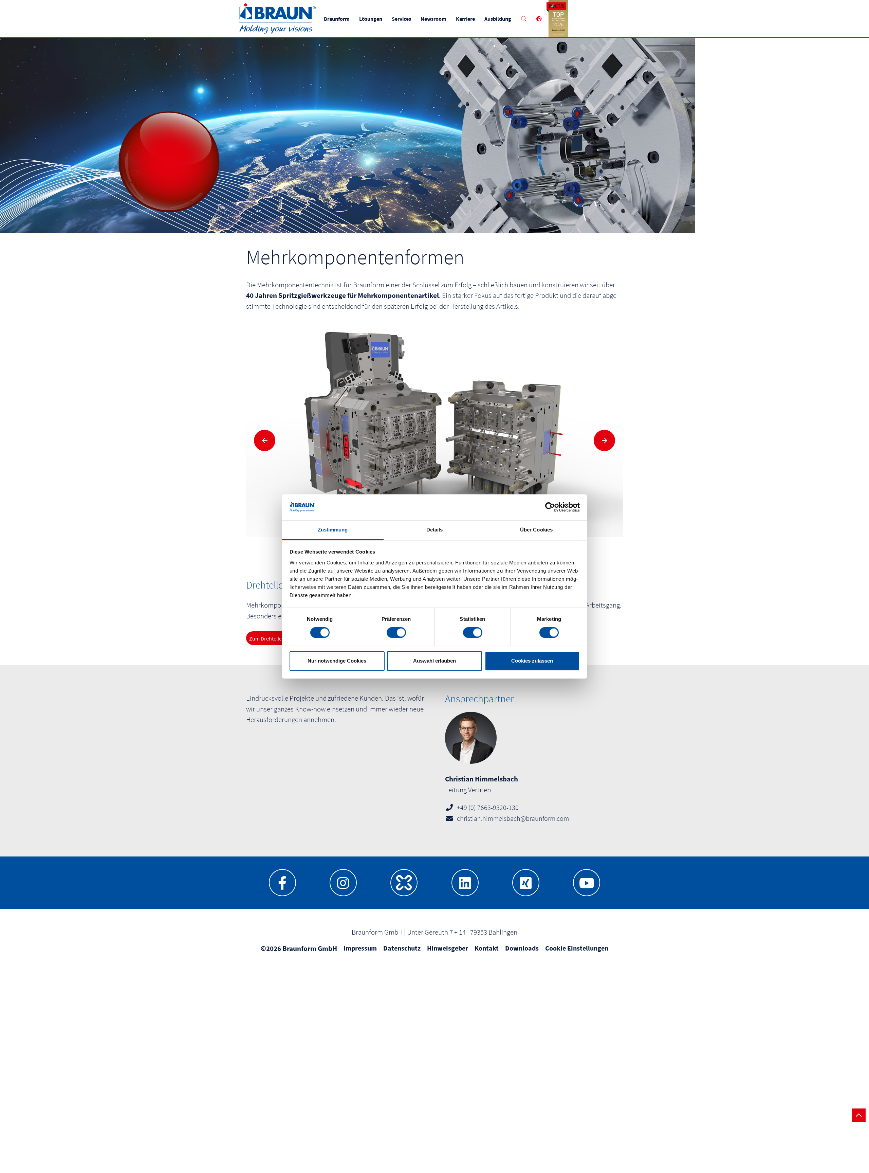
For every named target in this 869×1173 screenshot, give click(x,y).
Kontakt (487, 948)
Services (401, 18)
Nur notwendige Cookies (337, 661)
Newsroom (433, 18)
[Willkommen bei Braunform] (277, 31)
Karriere (465, 18)
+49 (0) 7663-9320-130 (488, 807)
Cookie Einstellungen (576, 948)
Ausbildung (497, 18)
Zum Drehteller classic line (279, 638)
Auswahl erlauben (434, 661)
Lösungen (370, 18)
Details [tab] (434, 530)
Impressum (360, 948)
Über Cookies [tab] (536, 530)
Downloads (522, 948)
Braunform (337, 18)
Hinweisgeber (447, 948)
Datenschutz (402, 948)
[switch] (396, 632)
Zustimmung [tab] (333, 530)
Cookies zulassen (532, 661)
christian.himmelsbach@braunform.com (513, 818)
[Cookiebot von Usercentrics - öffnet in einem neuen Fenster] (550, 507)
